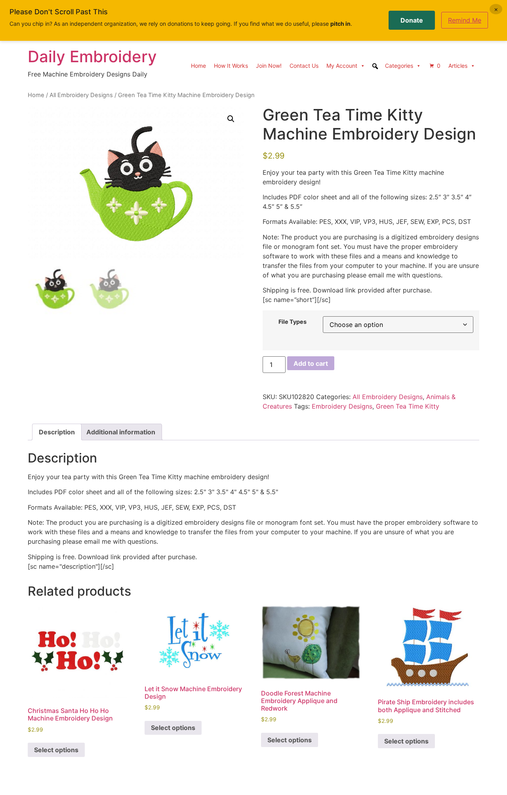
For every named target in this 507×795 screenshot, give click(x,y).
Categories (399, 65)
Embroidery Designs (342, 406)
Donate (411, 20)
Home (198, 65)
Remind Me (464, 20)
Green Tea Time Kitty (407, 406)
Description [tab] (57, 432)
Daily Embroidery (92, 56)
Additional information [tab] (120, 432)
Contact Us (304, 65)
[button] (231, 119)
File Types (292, 322)
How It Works (231, 65)
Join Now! (269, 65)
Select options (56, 750)
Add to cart (311, 363)
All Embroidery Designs (81, 95)
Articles (457, 65)
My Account (341, 65)
